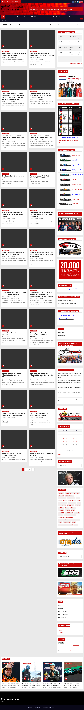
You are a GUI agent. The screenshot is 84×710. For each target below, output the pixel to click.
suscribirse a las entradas (65, 300)
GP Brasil (67, 507)
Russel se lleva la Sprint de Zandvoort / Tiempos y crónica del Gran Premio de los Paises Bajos (31, 686)
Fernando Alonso (63, 9)
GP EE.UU (73, 510)
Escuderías (35, 9)
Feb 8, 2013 (34, 339)
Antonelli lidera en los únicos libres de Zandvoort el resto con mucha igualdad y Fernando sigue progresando (73, 686)
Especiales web (62, 498)
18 (63, 441)
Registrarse (61, 332)
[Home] (3, 17)
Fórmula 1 (70, 9)
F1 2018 (77, 498)
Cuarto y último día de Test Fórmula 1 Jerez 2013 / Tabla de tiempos (41, 335)
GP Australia (77, 505)
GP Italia (60, 515)
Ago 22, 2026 (6, 687)
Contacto (61, 632)
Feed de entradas (62, 611)
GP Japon (66, 515)
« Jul (59, 454)
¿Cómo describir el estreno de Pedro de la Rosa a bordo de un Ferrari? (12, 214)
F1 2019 (60, 500)
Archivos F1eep (42, 9)
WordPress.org (62, 617)
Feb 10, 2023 (6, 57)
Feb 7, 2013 (6, 457)
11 (63, 438)
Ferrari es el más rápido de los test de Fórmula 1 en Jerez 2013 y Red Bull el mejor (42, 214)
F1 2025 (65, 503)
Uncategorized (5, 51)
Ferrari (78, 503)
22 (76, 441)
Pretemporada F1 (67, 522)
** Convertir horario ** (76, 63)
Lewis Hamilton (69, 517)
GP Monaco (72, 515)
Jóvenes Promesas (45, 16)
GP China (67, 510)
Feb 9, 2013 (34, 139)
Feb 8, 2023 (6, 101)
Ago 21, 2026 (47, 687)
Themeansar (52, 707)
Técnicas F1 (56, 9)
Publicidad (61, 631)
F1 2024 (60, 503)
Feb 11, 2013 (6, 141)
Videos (76, 524)
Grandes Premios (6, 663)
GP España (61, 512)
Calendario (34, 16)
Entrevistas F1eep (57, 16)
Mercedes (70, 520)
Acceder (60, 608)
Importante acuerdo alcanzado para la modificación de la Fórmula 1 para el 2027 (69, 375)
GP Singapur (61, 517)
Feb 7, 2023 (34, 99)
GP (65, 505)
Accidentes (61, 493)
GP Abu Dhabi (70, 505)
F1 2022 (74, 500)
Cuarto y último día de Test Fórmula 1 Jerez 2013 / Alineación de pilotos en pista (41, 375)
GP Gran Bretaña (69, 512)
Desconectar (61, 335)
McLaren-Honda (62, 520)
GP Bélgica (73, 507)
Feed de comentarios (63, 614)
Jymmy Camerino (56, 687)
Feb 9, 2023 (34, 59)
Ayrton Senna (5, 20)
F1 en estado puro (10, 9)
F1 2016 (68, 498)
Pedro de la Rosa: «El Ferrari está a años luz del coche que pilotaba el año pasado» (41, 254)
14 (73, 438)
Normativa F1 (76, 520)
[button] (78, 18)
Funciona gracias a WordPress (35, 707)
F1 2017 (73, 498)
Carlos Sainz (76, 493)
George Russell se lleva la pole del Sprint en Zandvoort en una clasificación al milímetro (52, 685)
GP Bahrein (61, 507)
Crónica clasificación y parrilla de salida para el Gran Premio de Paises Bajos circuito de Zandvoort (11, 686)
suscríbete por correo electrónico (67, 303)
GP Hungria (76, 512)
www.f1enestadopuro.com (72, 650)
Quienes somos (63, 629)
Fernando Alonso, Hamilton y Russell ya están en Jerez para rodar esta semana (40, 95)
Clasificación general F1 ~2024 (70, 289)
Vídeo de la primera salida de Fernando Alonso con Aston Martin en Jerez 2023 (42, 55)
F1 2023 (78, 500)
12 (66, 438)
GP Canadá (61, 510)
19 (66, 441)
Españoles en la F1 (49, 9)
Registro (60, 605)
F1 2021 (69, 500)
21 (73, 441)
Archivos (9, 16)
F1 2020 (64, 500)
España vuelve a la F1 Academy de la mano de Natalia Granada (69, 394)
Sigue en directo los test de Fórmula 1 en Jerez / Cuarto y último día (12, 375)
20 (69, 441)
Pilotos (30, 9)
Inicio (51, 24)
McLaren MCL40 (77, 189)
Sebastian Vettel (62, 524)
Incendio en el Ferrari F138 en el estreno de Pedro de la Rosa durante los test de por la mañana (41, 294)
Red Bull (74, 522)
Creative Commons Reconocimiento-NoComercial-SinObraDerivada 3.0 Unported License (68, 647)
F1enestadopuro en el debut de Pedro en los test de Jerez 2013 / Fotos (13, 138)
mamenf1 (13, 57)
